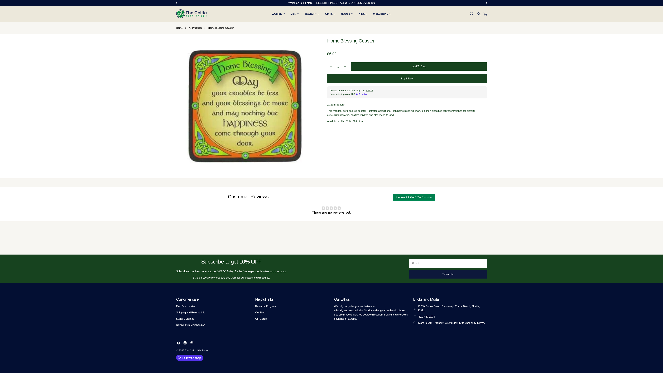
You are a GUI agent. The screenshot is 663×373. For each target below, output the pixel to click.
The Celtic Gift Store (196, 350)
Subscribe (448, 274)
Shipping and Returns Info (190, 312)
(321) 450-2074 (426, 316)
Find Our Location (186, 306)
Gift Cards (261, 318)
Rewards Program (265, 306)
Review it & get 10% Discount (414, 197)
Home (179, 28)
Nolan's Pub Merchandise (190, 324)
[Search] (471, 13)
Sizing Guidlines (185, 318)
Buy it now (407, 78)
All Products (195, 28)
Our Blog (260, 312)
